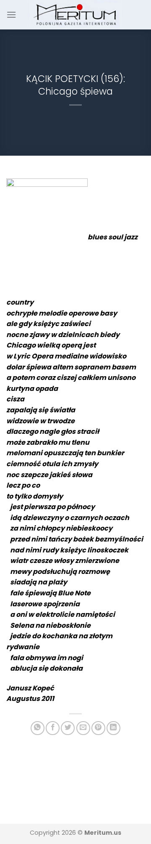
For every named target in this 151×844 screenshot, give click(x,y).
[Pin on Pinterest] (98, 728)
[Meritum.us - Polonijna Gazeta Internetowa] (76, 14)
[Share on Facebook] (53, 728)
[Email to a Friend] (83, 728)
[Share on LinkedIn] (113, 728)
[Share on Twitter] (68, 728)
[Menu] (11, 14)
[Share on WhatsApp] (37, 728)
